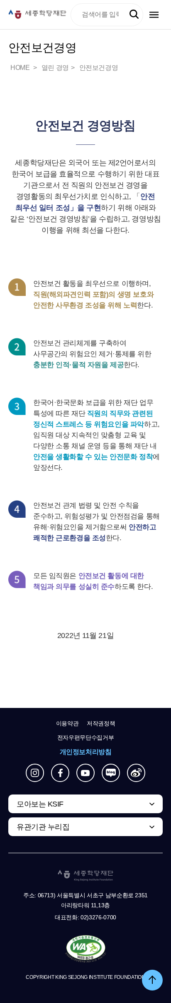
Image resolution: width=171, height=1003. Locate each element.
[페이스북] (60, 773)
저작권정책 (101, 723)
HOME (20, 67)
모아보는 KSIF (40, 804)
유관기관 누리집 (43, 827)
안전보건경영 (98, 67)
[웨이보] (136, 773)
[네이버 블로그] (111, 773)
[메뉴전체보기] (154, 14)
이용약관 (67, 723)
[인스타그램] (35, 773)
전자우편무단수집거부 (85, 737)
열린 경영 (55, 67)
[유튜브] (85, 773)
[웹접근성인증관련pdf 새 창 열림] (85, 949)
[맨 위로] (152, 980)
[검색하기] (134, 15)
